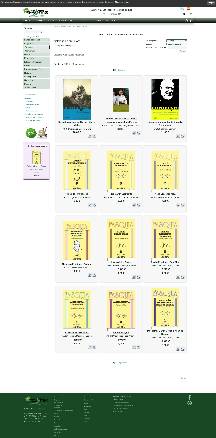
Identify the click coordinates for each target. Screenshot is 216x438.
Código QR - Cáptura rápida (64, 410)
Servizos (110, 20)
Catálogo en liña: (32, 36)
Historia (27, 73)
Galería (56, 416)
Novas (27, 108)
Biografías (29, 43)
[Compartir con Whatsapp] (186, 21)
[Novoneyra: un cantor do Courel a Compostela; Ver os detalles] (165, 120)
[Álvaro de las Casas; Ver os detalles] (121, 260)
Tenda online (88, 397)
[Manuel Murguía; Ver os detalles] (121, 330)
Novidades (29, 101)
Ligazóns (57, 423)
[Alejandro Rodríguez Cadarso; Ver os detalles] (77, 262)
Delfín (27, 54)
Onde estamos (58, 402)
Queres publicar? (119, 399)
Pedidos (86, 415)
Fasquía (29, 47)
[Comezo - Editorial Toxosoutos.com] (35, 12)
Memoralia (30, 51)
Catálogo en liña (65, 26)
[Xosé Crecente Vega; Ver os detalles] (165, 192)
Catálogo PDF (30, 95)
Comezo (27, 20)
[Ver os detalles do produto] (94, 137)
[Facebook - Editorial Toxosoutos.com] (190, 21)
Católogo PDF (118, 411)
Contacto (97, 20)
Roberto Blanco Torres (36, 171)
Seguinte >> (122, 70)
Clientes (61, 20)
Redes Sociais (58, 420)
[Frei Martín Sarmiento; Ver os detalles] (121, 192)
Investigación (30, 76)
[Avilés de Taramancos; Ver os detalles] (77, 192)
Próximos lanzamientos (121, 408)
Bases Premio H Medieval (34, 117)
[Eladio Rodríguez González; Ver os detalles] (165, 260)
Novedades (87, 406)
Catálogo (58, 54)
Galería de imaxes (31, 111)
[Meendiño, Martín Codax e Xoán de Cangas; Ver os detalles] (165, 328)
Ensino (27, 65)
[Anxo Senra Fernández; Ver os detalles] (77, 330)
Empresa (39, 20)
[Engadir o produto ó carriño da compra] (90, 137)
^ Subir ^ (183, 378)
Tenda (50, 20)
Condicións (84, 20)
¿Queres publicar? (32, 104)
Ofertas (86, 403)
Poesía (27, 84)
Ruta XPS (59, 405)
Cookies (56, 435)
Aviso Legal (57, 426)
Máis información (122, 2)
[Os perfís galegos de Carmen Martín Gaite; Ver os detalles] (77, 120)
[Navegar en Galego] (182, 9)
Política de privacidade (61, 429)
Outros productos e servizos (122, 396)
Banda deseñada (32, 40)
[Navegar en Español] (189, 9)
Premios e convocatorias (34, 114)
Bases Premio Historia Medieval (123, 405)
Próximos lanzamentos (33, 120)
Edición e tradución (33, 62)
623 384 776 (113, 14)
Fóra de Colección (32, 69)
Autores (28, 98)
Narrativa (28, 80)
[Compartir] (184, 15)
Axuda (72, 20)
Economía (29, 58)
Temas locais (30, 87)
